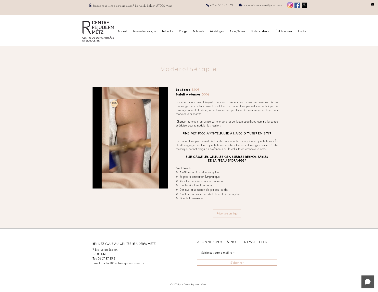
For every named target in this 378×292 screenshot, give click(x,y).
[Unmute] (104, 183)
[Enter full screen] (162, 183)
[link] (372, 4)
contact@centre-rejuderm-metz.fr (123, 263)
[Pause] (97, 183)
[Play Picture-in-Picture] (155, 183)
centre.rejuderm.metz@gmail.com (262, 5)
